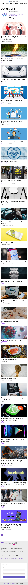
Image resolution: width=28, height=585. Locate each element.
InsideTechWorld (11, 583)
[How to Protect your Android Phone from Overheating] (14, 50)
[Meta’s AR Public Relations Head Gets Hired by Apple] (14, 193)
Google (3, 401)
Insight (3, 124)
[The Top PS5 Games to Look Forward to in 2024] (14, 71)
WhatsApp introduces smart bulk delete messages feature (12, 419)
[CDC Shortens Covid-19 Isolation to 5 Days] (14, 172)
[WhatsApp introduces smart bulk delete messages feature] (14, 410)
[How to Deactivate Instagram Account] (14, 254)
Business (3, 41)
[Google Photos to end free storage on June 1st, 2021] (14, 389)
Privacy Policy (20, 558)
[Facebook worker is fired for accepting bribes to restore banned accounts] (14, 474)
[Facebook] (6, 556)
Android (3, 442)
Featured (3, 62)
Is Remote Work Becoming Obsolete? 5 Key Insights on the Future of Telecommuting (13, 37)
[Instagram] (10, 18)
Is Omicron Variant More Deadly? (11, 340)
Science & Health (4, 183)
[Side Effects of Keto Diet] (14, 351)
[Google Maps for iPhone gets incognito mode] (14, 495)
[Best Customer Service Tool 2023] (14, 134)
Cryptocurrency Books (8, 378)
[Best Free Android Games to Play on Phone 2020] (14, 431)
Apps (2, 506)
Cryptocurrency (4, 162)
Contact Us (3, 558)
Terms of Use (9, 558)
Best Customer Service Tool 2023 (12, 142)
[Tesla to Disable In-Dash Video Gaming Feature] (14, 214)
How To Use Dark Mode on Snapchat (12, 243)
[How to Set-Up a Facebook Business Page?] (14, 292)
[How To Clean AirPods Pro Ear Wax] (14, 273)
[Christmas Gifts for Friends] (14, 313)
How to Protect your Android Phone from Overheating (12, 59)
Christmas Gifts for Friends (10, 321)
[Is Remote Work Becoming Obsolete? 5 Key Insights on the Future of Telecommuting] (14, 28)
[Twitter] (13, 18)
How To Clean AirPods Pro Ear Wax (12, 281)
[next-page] (8, 535)
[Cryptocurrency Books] (14, 370)
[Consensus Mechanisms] (14, 153)
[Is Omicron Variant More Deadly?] (14, 332)
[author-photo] (5, 15)
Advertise (15, 558)
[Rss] (17, 556)
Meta (2, 303)
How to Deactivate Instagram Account (13, 262)
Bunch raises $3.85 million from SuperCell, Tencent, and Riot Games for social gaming (14, 525)
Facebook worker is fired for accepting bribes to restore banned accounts (13, 483)
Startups (3, 529)
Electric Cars (3, 225)
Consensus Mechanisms (9, 161)
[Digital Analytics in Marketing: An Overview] (14, 92)
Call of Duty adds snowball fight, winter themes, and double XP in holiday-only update (11, 461)
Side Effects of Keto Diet (9, 359)
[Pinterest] (13, 556)
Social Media (4, 244)
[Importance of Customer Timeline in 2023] (14, 113)
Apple (3, 204)
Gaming (3, 465)
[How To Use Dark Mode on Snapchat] (14, 234)
